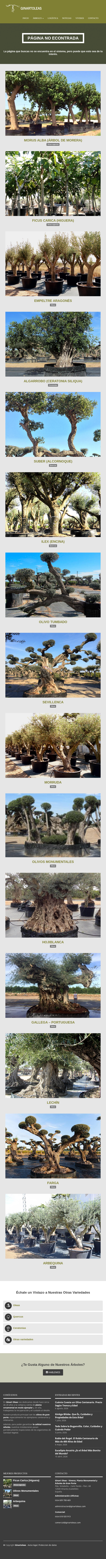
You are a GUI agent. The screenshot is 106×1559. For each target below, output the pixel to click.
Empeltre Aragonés (53, 301)
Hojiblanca (53, 942)
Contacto (93, 18)
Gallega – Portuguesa (53, 1022)
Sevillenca (53, 702)
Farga (53, 1183)
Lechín (53, 1102)
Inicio (26, 18)
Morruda (53, 782)
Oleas (16, 1305)
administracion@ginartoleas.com (70, 1506)
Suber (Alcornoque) (53, 461)
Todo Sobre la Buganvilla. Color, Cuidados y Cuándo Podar (78, 1428)
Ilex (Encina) (53, 541)
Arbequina (53, 1263)
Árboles (37, 18)
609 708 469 (63, 1500)
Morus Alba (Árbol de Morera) (53, 140)
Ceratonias (19, 1328)
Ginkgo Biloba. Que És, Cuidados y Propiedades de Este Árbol (73, 1416)
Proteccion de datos (48, 1545)
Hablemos (54, 1372)
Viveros (79, 18)
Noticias (66, 18)
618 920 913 (63, 1516)
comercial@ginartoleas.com (68, 1522)
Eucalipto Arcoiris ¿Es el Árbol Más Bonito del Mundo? (77, 1452)
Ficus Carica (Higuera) (53, 220)
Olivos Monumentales (53, 862)
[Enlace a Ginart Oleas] (23, 8)
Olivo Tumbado (53, 622)
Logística (53, 18)
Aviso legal (33, 1545)
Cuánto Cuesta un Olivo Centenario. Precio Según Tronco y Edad (78, 1404)
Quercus (18, 1316)
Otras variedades (23, 1339)
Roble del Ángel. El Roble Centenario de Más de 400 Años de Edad (76, 1440)
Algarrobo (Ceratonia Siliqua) (53, 381)
